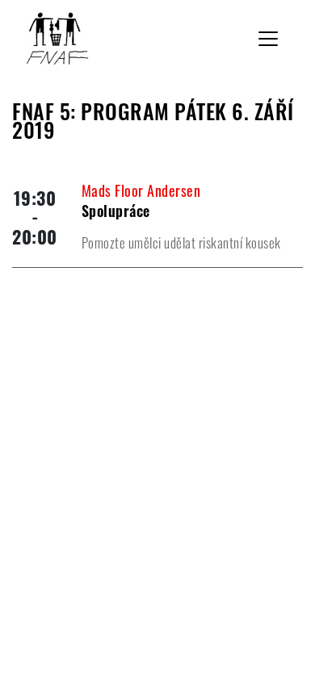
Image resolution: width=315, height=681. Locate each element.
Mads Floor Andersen (141, 190)
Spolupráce (116, 210)
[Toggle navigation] (268, 38)
